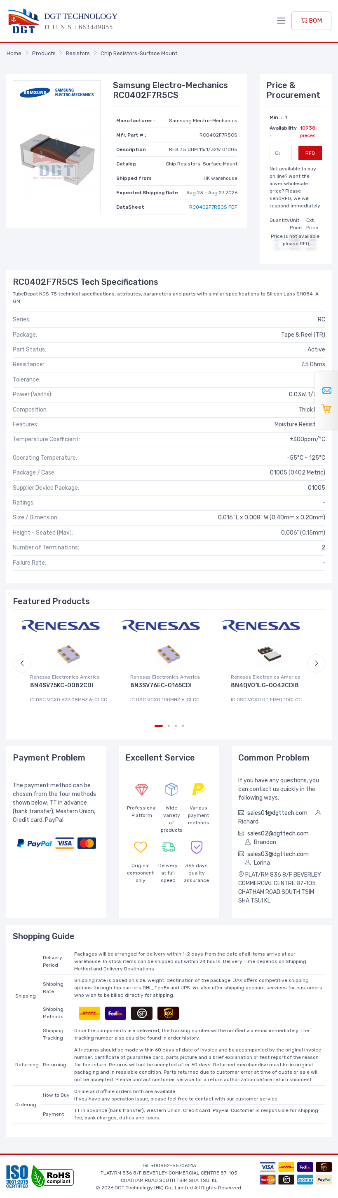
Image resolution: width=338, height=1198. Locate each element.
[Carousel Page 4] (183, 726)
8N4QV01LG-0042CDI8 (265, 685)
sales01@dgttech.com (277, 813)
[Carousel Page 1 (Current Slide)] (159, 726)
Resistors (78, 53)
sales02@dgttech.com (278, 833)
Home (14, 53)
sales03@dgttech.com (278, 854)
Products (44, 53)
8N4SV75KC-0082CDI (61, 685)
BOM (314, 20)
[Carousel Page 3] (176, 726)
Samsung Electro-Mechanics (203, 120)
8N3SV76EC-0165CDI (161, 685)
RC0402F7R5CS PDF (213, 207)
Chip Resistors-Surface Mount (139, 53)
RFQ (310, 153)
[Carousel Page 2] (169, 726)
